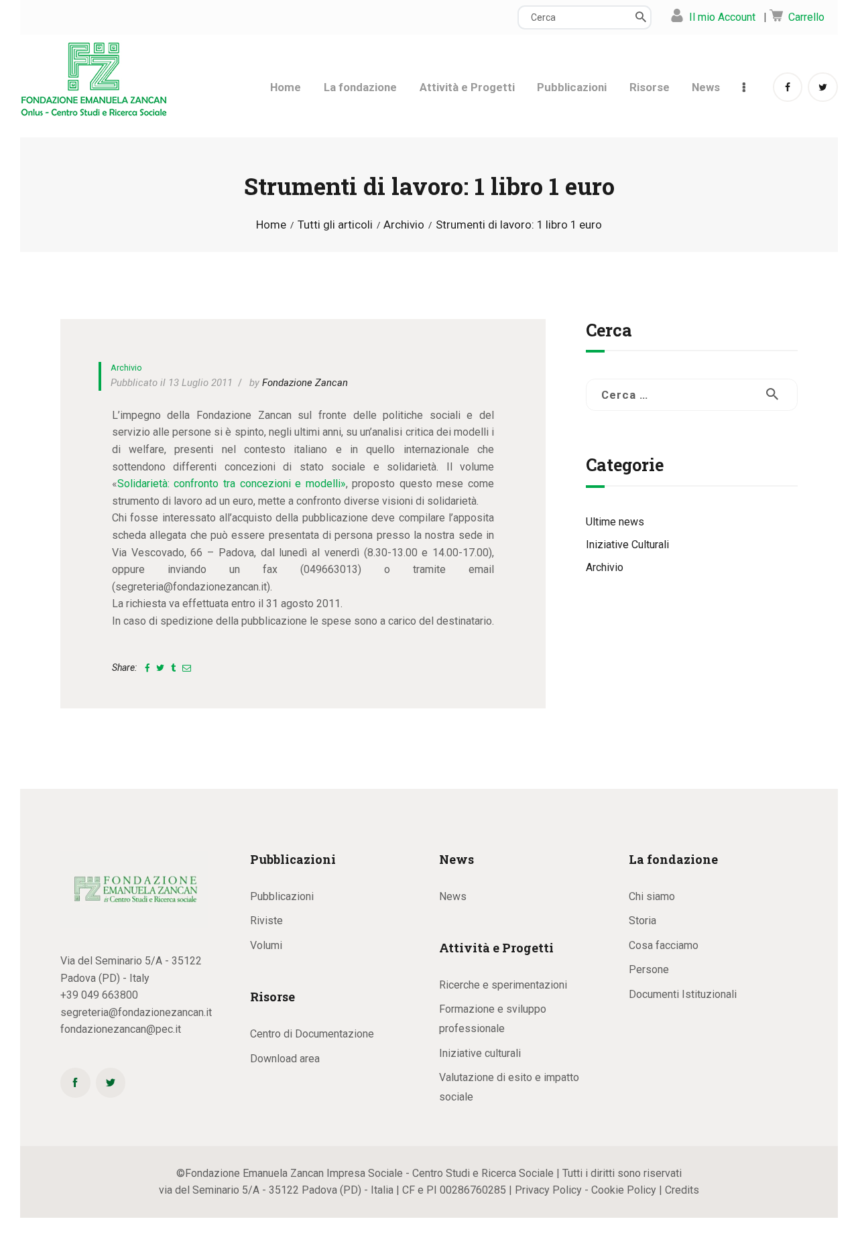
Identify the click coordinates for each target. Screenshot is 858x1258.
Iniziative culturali (480, 1053)
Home (271, 224)
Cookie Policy (623, 1190)
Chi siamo (652, 896)
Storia (642, 920)
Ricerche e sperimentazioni (503, 985)
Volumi (266, 945)
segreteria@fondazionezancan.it (136, 1012)
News (453, 896)
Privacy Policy (548, 1190)
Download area (285, 1058)
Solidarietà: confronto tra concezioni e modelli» (231, 483)
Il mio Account (722, 17)
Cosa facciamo (663, 945)
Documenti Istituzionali (683, 994)
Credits (682, 1190)
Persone (649, 969)
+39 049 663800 (99, 995)
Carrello (806, 17)
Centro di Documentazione (312, 1033)
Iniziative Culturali (627, 544)
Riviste (266, 920)
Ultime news (615, 521)
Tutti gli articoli (335, 224)
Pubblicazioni (282, 896)
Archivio (403, 224)
